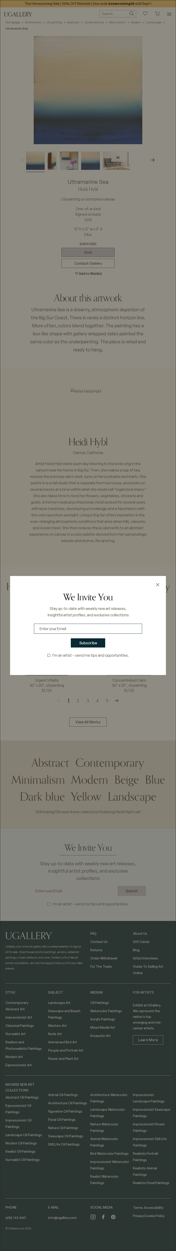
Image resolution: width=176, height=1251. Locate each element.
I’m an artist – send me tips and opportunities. (90, 655)
